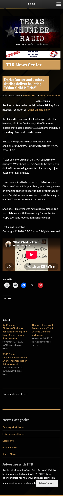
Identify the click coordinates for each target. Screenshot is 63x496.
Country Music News (50, 96)
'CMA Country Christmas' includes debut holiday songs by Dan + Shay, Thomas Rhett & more (15, 331)
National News (10, 447)
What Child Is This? (39, 109)
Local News (8, 440)
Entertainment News (14, 433)
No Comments (30, 96)
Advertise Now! (47, 483)
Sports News (9, 454)
